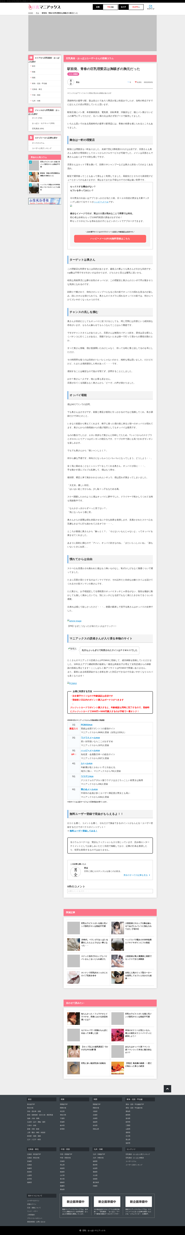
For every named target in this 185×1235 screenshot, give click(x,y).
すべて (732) (37, 118)
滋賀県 (95, 1122)
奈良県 (95, 1125)
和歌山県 (96, 1129)
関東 (32, 71)
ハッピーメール (101, 202)
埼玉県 (62, 1111)
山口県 (62, 1175)
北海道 (29, 1165)
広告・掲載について (34, 1208)
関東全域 (63, 1108)
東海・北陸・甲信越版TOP (135, 1104)
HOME (30, 13)
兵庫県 (95, 1118)
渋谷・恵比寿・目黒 (34, 1111)
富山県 (128, 1139)
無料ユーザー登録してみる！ (84, 831)
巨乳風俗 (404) (38, 129)
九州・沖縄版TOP (99, 1154)
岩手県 (29, 1179)
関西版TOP (96, 1104)
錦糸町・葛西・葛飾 (34, 1136)
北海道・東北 (36, 89)
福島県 (29, 1182)
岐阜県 (128, 1122)
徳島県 (62, 1182)
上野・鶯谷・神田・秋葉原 (36, 1132)
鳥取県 (62, 1168)
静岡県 (128, 1115)
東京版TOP (31, 1104)
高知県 (62, 1189)
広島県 (62, 1161)
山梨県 (128, 1129)
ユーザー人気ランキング (41, 148)
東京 (32, 66)
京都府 (95, 1115)
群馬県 (62, 1129)
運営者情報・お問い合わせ (36, 1222)
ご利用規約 (31, 1215)
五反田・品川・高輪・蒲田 (36, 1122)
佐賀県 (95, 1168)
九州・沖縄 (35, 100)
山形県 (29, 1175)
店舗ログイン (31, 1204)
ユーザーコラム (131, 1161)
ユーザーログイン (33, 1201)
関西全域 (96, 1108)
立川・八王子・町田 (34, 1139)
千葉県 (62, 1118)
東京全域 (30, 1108)
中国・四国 (35, 94)
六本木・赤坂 (31, 1125)
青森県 (29, 1168)
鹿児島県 (96, 1182)
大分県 (95, 1175)
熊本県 (95, 1165)
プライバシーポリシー (34, 1218)
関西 (32, 77)
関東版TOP (64, 1104)
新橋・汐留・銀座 (33, 1129)
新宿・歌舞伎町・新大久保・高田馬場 (40, 1115)
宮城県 (29, 1161)
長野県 (128, 1132)
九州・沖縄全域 (98, 1158)
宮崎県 (95, 1179)
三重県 (128, 1125)
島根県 (62, 1172)
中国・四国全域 (65, 1158)
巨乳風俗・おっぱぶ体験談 (135, 1158)
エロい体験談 (73, 74)
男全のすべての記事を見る (136, 875)
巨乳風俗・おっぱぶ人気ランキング (138, 1154)
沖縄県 (95, 1186)
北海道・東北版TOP (34, 1154)
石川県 (128, 1136)
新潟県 (128, 1118)
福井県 (128, 1143)
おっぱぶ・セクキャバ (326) (43, 123)
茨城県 (62, 1122)
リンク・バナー (32, 1211)
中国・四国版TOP (66, 1154)
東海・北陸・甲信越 (38, 83)
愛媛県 (62, 1186)
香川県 (62, 1179)
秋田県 (29, 1172)
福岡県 (95, 1161)
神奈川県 (63, 1115)
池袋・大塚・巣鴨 (33, 1118)
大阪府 (95, 1111)
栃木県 (62, 1125)
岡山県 (62, 1165)
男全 (37, 13)
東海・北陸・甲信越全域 (134, 1108)
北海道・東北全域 (33, 1158)
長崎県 (95, 1172)
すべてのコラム (38, 143)
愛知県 (128, 1111)
